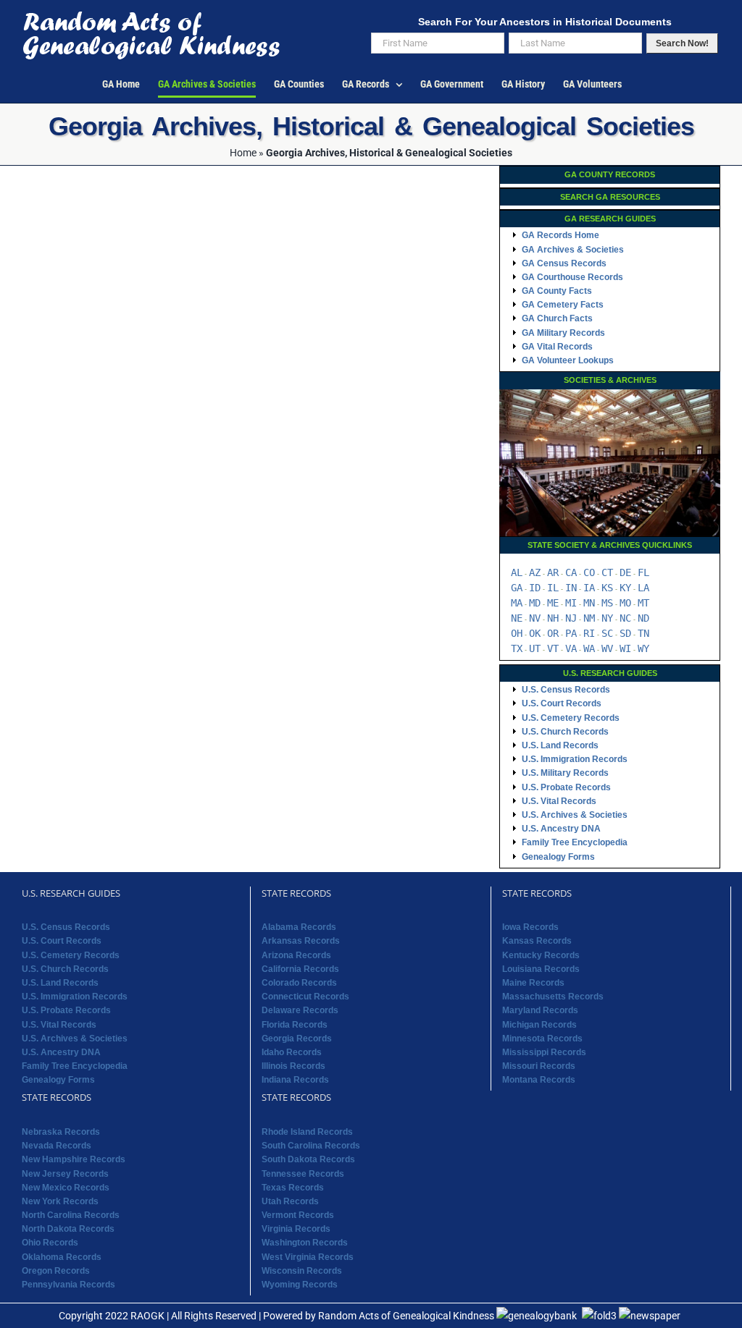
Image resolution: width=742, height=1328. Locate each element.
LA (643, 587)
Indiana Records (295, 1080)
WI (625, 648)
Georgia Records (297, 1038)
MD (535, 603)
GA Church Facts (557, 318)
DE (625, 572)
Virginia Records (296, 1229)
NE (516, 618)
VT (553, 648)
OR (553, 633)
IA (589, 587)
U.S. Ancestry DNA (561, 829)
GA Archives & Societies (573, 250)
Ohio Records (50, 1243)
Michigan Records (539, 1025)
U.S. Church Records (565, 732)
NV (535, 618)
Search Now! (682, 43)
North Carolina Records (71, 1215)
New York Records (60, 1201)
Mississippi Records (544, 1052)
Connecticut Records (305, 996)
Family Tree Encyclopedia (575, 842)
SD (625, 633)
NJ (571, 618)
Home (243, 152)
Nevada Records (56, 1146)
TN (643, 633)
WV (607, 648)
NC (625, 618)
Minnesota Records (542, 1038)
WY (643, 648)
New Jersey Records (65, 1174)
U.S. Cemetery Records (571, 718)
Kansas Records (537, 941)
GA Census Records (564, 263)
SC (607, 633)
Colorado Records (299, 983)
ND (643, 618)
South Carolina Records (311, 1146)
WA (589, 648)
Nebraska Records (61, 1132)
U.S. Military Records (565, 773)
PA (571, 633)
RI (589, 633)
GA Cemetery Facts (563, 305)
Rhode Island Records (307, 1132)
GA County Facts (557, 291)
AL (516, 572)
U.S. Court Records (561, 703)
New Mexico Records (65, 1188)
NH (553, 618)
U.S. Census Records (566, 690)
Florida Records (295, 1025)
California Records (300, 969)
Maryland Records (540, 1010)
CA (571, 572)
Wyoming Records (300, 1285)
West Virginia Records (308, 1257)
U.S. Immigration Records (575, 759)
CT (607, 572)
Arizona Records (296, 955)
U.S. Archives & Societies (575, 815)
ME (553, 603)
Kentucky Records (541, 955)
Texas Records (293, 1188)
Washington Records (305, 1243)
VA (571, 648)
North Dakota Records (68, 1229)
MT (643, 603)
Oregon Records (56, 1271)
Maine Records (533, 983)
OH (516, 633)
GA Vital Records (557, 347)
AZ (535, 572)
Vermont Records (298, 1215)
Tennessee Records (303, 1174)
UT (535, 648)
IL (553, 587)
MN (589, 603)
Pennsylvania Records (68, 1285)
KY (625, 587)
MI (571, 603)
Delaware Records (300, 1010)
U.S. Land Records (560, 745)
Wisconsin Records (302, 1271)
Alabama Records (299, 927)
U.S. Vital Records (559, 801)
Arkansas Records (301, 941)
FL (643, 572)
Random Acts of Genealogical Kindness (406, 1315)
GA (516, 587)
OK (535, 633)
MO (625, 603)
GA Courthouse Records (572, 277)
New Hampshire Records (73, 1159)
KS (607, 587)
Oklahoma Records (61, 1257)
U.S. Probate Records (566, 787)
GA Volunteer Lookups (568, 360)
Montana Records (538, 1080)
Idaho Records (292, 1052)
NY (607, 618)
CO (589, 572)
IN (571, 587)
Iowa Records (530, 927)
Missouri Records (538, 1066)
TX (516, 648)
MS (607, 603)
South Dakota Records (308, 1159)
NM (589, 618)
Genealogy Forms (558, 857)
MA (516, 603)
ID (535, 587)
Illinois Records (293, 1066)
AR (553, 572)
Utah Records (290, 1201)
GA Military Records (563, 333)
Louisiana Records (541, 969)
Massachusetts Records (553, 996)
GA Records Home (560, 235)
